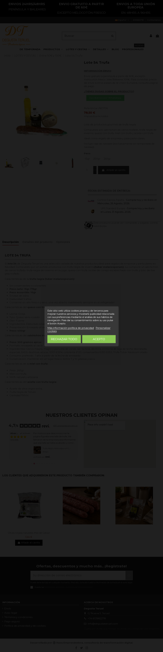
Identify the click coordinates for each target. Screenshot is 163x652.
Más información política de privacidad (70, 327)
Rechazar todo (64, 339)
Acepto (99, 339)
